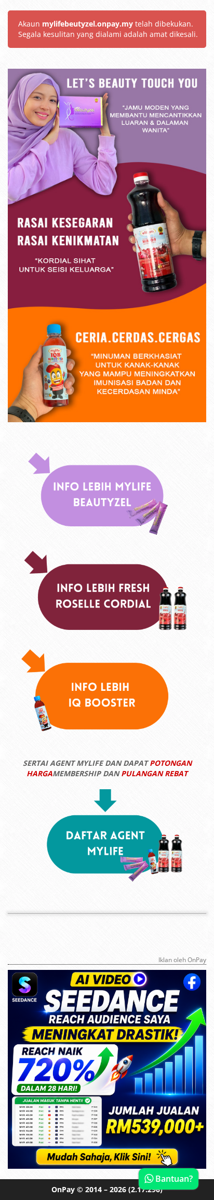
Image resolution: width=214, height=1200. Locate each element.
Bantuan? (173, 1178)
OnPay (63, 1189)
